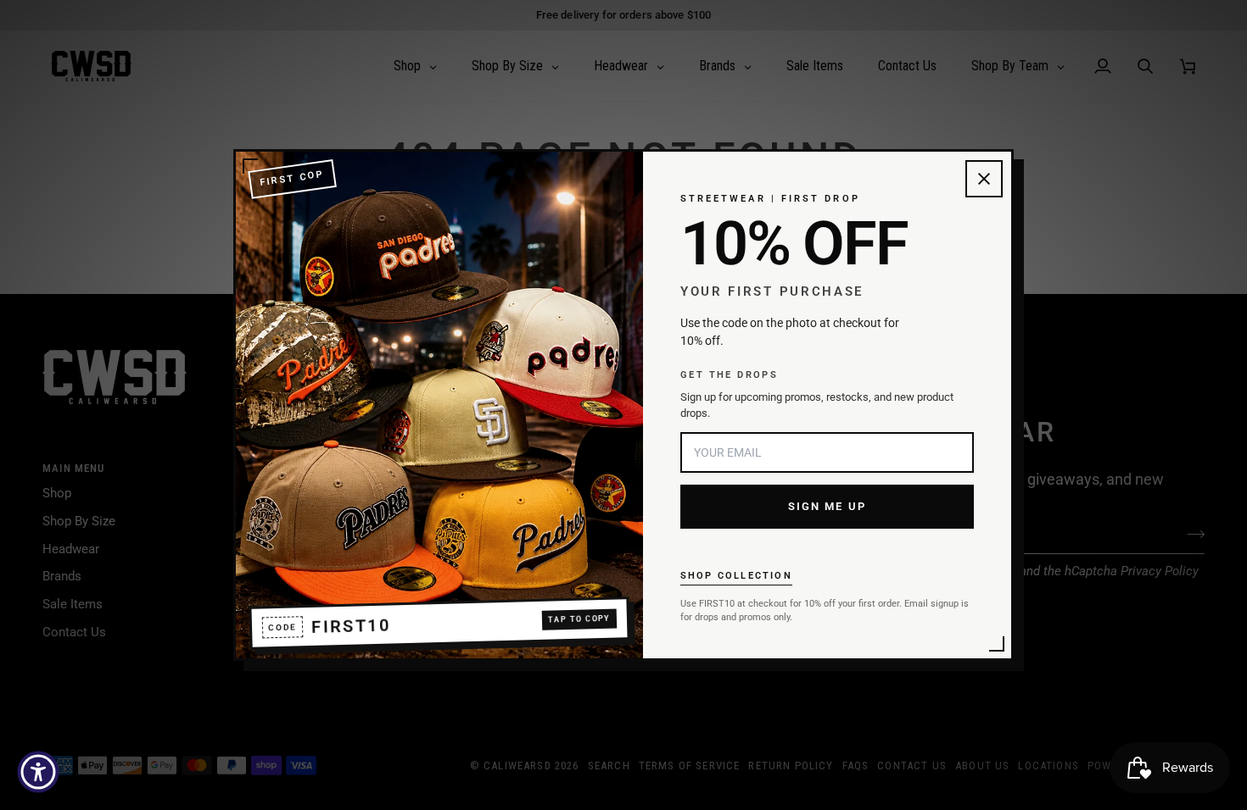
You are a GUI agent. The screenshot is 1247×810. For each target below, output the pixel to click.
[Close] (984, 178)
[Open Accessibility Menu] (38, 772)
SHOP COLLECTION (736, 575)
